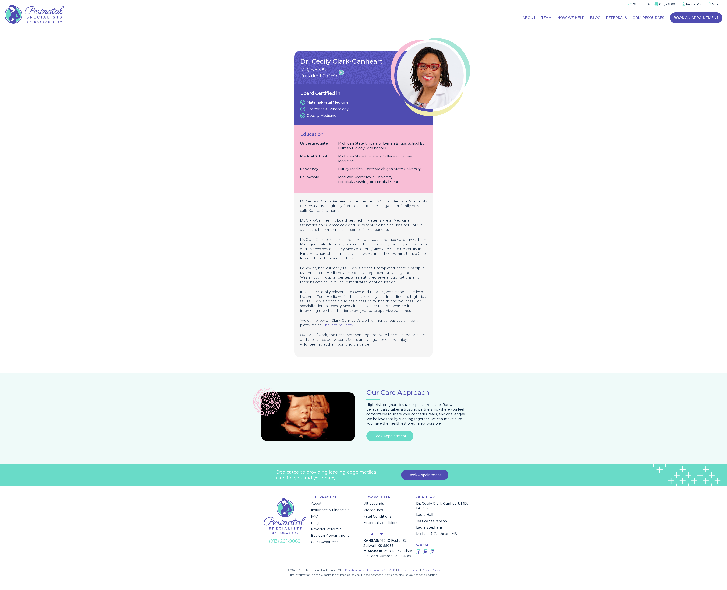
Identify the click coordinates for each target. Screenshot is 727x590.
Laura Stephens (429, 527)
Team (546, 18)
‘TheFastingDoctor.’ (339, 325)
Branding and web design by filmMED (370, 570)
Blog (595, 18)
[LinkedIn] (425, 551)
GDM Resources (648, 18)
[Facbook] (418, 551)
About (529, 18)
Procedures (373, 510)
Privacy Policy (431, 570)
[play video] (341, 72)
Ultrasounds (374, 503)
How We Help (570, 18)
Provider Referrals (326, 529)
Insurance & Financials (330, 510)
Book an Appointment (696, 18)
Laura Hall (424, 515)
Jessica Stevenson (431, 521)
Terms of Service (408, 570)
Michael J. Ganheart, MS (436, 534)
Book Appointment (390, 436)
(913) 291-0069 (641, 4)
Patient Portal (695, 4)
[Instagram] (432, 551)
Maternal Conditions (381, 523)
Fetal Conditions (377, 516)
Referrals (616, 18)
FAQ (314, 516)
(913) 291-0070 (669, 4)
